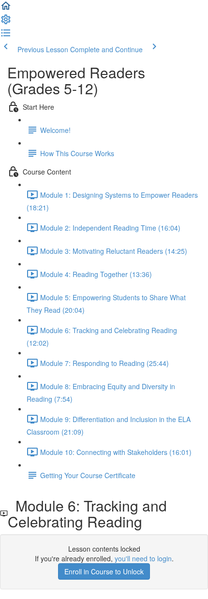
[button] (6, 9)
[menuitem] (6, 22)
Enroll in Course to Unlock (104, 571)
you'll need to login (143, 558)
